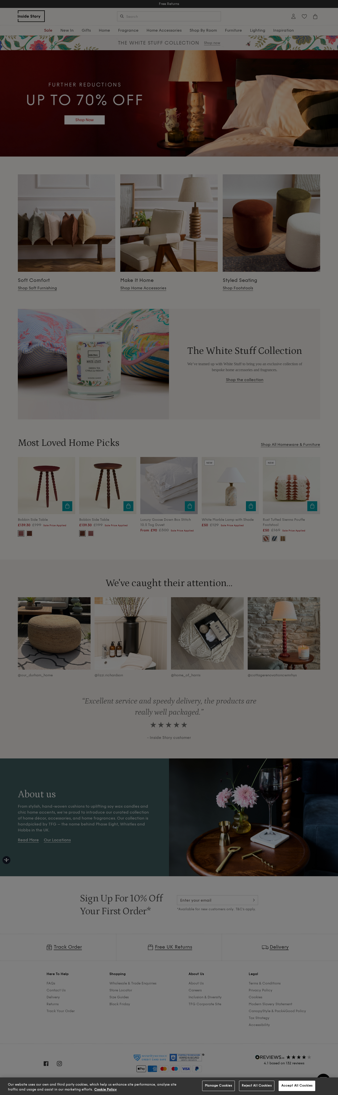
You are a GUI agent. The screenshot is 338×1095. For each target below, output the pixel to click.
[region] (169, 1086)
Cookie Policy (105, 1090)
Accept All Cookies (297, 1086)
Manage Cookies (218, 1086)
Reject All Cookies (256, 1086)
